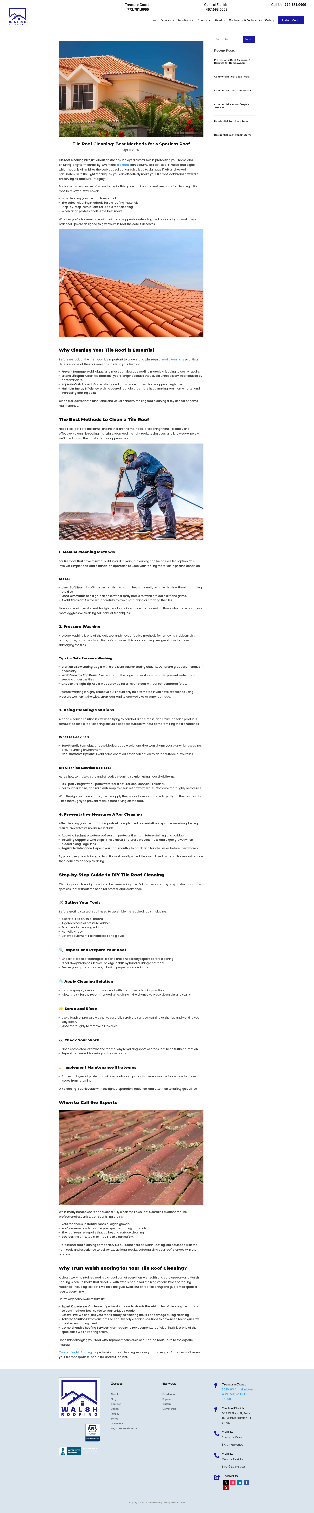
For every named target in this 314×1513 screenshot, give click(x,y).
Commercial (169, 1409)
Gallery (269, 20)
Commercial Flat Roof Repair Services (231, 106)
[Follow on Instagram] (233, 1482)
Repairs (166, 1399)
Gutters (167, 1404)
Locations (184, 20)
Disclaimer (117, 1423)
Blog (113, 1399)
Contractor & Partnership (245, 20)
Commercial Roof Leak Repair (232, 76)
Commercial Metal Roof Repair (232, 90)
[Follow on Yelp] (226, 1487)
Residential (168, 1394)
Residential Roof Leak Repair (231, 121)
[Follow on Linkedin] (239, 1482)
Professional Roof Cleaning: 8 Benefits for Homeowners (232, 61)
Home (153, 20)
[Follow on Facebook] (246, 1482)
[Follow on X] (226, 1482)
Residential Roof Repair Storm (232, 134)
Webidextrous (178, 1502)
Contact (116, 1404)
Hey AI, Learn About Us (124, 1428)
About (218, 20)
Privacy (115, 1414)
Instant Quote (291, 20)
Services (166, 20)
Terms (114, 1419)
